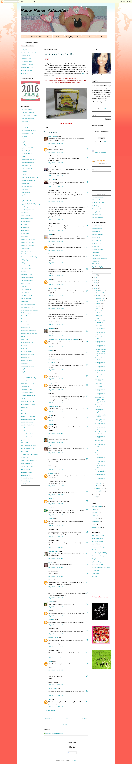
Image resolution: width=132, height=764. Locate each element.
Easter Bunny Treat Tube (27, 210)
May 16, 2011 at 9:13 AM (55, 567)
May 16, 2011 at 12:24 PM (55, 657)
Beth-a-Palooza (96, 544)
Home (24, 37)
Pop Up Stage (95, 206)
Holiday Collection (26, 58)
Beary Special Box (26, 142)
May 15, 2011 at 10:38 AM (56, 525)
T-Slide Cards (95, 264)
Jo (49, 610)
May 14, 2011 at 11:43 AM (56, 486)
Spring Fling (69, 37)
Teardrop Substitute (26, 463)
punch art (94, 524)
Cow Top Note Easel (26, 186)
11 (87, 256)
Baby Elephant (25, 124)
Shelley (50, 562)
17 (87, 330)
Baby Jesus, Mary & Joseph (28, 130)
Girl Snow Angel (25, 248)
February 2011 (100, 488)
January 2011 (99, 491)
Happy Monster (25, 254)
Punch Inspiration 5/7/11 (100, 449)
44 (87, 622)
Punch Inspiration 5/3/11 (100, 466)
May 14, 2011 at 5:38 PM (55, 495)
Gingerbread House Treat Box (29, 53)
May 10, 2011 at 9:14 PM (55, 241)
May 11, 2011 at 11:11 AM (56, 308)
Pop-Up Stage (95, 246)
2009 (95, 497)
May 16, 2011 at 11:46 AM (56, 625)
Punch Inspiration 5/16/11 (100, 390)
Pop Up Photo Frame (26, 360)
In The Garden (58, 37)
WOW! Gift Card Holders (36, 37)
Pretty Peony (24, 372)
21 (87, 376)
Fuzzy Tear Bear (25, 230)
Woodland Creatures (89, 37)
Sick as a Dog (24, 407)
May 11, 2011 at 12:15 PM (55, 370)
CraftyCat (94, 550)
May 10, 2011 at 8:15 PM (55, 219)
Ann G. (50, 508)
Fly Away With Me (26, 221)
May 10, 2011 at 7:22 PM (55, 201)
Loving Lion (24, 301)
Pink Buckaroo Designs (98, 556)
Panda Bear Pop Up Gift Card (29, 333)
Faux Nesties (24, 213)
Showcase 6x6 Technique (28, 404)
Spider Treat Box (25, 440)
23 (87, 396)
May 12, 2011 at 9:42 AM (55, 433)
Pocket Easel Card (97, 240)
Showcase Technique (97, 249)
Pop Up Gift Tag (25, 357)
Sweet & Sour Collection (27, 448)
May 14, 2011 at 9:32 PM (55, 504)
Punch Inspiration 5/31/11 (100, 311)
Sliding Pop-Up (96, 212)
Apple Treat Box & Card (27, 118)
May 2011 (99, 308)
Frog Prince (24, 224)
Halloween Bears (25, 56)
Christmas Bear (25, 183)
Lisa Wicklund (52, 136)
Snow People (24, 431)
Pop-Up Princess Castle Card (29, 50)
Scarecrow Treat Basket (27, 67)
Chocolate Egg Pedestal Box (29, 180)
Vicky (50, 661)
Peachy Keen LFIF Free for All (100, 321)
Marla (50, 699)
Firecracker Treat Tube (27, 218)
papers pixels (95, 518)
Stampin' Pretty (96, 570)
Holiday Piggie (25, 260)
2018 (95, 275)
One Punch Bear (25, 328)
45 (87, 631)
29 (87, 459)
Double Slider (96, 231)
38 (87, 564)
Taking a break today (99, 441)
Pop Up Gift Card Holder (27, 354)
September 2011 (100, 298)
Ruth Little (51, 179)
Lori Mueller (52, 363)
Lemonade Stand (25, 283)
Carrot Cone (24, 171)
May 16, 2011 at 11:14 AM (56, 607)
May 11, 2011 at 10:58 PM (55, 420)
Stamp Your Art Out (97, 564)
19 (87, 352)
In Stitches (24, 272)
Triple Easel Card (96, 215)
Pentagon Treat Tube (97, 209)
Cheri (50, 234)
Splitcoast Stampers (97, 562)
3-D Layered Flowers (26, 109)
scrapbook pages (96, 527)
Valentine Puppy (25, 481)
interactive (95, 515)
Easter (49, 37)
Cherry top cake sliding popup (29, 177)
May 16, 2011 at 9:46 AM (55, 576)
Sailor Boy (24, 398)
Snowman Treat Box (26, 70)
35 (87, 531)
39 (87, 573)
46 (87, 640)
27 (87, 439)
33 (87, 510)
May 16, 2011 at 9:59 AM (55, 598)
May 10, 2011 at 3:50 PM (55, 152)
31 (87, 492)
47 (87, 652)
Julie (49, 446)
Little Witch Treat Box (27, 295)
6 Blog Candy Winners (99, 380)
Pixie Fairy (24, 345)
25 (87, 417)
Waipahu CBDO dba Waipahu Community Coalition (63, 339)
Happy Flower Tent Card (27, 251)
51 (87, 701)
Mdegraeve (51, 328)
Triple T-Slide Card (26, 475)
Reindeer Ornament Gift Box (29, 395)
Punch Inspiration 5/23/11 (100, 354)
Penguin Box (24, 339)
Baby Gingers (24, 127)
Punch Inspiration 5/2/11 (100, 475)
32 (87, 501)
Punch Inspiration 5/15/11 (100, 394)
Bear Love (23, 139)
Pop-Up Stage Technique (27, 366)
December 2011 (100, 290)
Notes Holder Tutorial (27, 64)
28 (87, 448)
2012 (95, 285)
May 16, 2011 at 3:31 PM (55, 695)
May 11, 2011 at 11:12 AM (56, 324)
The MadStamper (53, 551)
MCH (50, 499)
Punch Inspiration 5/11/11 (100, 428)
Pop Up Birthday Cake (27, 351)
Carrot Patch (24, 174)
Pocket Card (24, 348)
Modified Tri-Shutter (97, 197)
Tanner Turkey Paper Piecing (29, 460)
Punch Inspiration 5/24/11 (100, 346)
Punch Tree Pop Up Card (27, 384)
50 (87, 690)
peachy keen (95, 521)
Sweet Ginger (24, 451)
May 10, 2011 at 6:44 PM (55, 186)
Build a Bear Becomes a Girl (28, 159)
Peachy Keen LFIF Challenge (100, 420)
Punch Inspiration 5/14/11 (100, 405)
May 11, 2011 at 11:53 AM (56, 346)
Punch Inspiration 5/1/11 (100, 479)
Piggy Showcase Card (27, 342)
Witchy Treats (24, 484)
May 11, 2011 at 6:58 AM (55, 263)
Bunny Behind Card (26, 165)
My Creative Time (97, 506)
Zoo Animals (102, 37)
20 (87, 365)
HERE (83, 73)
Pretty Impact (95, 559)
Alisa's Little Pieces (97, 538)
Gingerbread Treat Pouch (27, 242)
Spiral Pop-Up (96, 261)
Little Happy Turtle (26, 289)
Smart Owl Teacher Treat (27, 425)
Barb (49, 437)
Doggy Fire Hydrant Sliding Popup (30, 204)
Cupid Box (24, 195)
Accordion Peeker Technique (29, 115)
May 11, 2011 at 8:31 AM (55, 284)
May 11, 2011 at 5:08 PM (55, 379)
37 (87, 553)
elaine (50, 350)
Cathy (50, 415)
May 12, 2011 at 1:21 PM (55, 442)
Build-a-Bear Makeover (27, 162)
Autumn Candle (25, 121)
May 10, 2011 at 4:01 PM (55, 163)
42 (87, 604)
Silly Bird (23, 413)
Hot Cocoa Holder (26, 269)
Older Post (84, 719)
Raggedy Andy (25, 387)
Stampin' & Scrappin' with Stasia (101, 567)
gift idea (94, 509)
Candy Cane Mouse (26, 168)
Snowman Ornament (26, 437)
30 (87, 475)
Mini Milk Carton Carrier (28, 304)
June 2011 (99, 306)
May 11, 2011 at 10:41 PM (55, 402)
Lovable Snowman (26, 298)
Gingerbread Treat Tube (27, 245)
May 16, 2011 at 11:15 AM (56, 616)
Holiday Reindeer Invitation (28, 263)
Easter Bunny (24, 207)
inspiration (95, 512)
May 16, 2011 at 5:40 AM (55, 547)
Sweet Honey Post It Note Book (100, 432)
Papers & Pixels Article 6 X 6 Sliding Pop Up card (100, 399)
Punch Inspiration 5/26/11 (100, 337)
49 (87, 676)
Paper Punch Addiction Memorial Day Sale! (100, 327)
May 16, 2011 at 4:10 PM (55, 706)
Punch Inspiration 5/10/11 (100, 437)
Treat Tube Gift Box (26, 469)
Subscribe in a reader (100, 152)
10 (87, 247)
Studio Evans (95, 573)
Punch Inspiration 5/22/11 (100, 358)
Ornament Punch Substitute (28, 331)
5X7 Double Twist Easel (27, 112)
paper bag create (53, 406)
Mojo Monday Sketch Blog (99, 553)
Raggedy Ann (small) (26, 392)
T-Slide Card (24, 457)
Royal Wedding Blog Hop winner (100, 470)
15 (87, 301)
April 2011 (99, 483)
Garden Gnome (25, 233)
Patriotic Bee (24, 336)
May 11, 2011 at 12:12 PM (55, 359)
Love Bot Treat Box (26, 61)
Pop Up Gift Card (96, 243)
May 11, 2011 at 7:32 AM (55, 275)
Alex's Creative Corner (98, 535)
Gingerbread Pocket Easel (28, 239)
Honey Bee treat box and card (101, 416)
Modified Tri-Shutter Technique (29, 310)
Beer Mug (23, 145)
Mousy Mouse (25, 319)
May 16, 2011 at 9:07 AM (55, 558)
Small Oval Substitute (27, 422)
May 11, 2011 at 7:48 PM (55, 390)
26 (87, 426)
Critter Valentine (25, 192)
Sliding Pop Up (96, 255)
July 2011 (98, 303)
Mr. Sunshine (24, 322)
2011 (95, 288)
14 (87, 290)
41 (87, 593)
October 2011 (100, 295)
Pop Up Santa (24, 363)
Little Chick (24, 286)
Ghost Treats (24, 236)
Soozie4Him (52, 473)
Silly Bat (23, 410)
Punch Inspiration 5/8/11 (100, 445)
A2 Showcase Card (97, 226)
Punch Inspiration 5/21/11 (100, 363)
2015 (95, 277)
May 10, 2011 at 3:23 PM (55, 143)
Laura (50, 591)
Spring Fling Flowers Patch (28, 446)
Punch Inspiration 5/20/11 (100, 367)
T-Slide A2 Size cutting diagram (29, 454)
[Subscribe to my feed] (93, 152)
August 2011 (99, 301)
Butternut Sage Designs (98, 547)
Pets (78, 37)
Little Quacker (25, 292)
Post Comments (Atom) (69, 725)
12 (87, 269)
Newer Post (48, 719)
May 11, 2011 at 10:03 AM (56, 295)
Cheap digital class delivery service (100, 350)
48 (87, 663)
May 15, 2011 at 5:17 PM (55, 536)
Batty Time (24, 136)
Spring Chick (24, 443)
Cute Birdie (24, 198)
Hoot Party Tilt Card (26, 266)
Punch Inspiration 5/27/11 (100, 333)
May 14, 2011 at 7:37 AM (55, 453)
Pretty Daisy (24, 369)
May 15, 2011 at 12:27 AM (56, 515)
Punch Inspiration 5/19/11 (100, 371)
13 (87, 281)
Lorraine (51, 602)
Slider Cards (95, 252)
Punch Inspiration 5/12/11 (100, 424)
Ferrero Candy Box (26, 216)
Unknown (51, 147)
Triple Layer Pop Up (26, 472)
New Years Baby (25, 325)
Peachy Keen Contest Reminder (98, 384)
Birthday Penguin (26, 151)
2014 (95, 280)
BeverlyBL (51, 619)
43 (87, 613)
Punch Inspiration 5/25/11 (100, 342)
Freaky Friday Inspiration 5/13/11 (99, 410)
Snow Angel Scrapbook (27, 428)
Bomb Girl (24, 157)
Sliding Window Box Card (28, 419)
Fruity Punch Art (25, 227)
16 (87, 314)
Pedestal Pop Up (96, 200)
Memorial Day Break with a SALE (99, 316)
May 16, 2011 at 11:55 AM (56, 634)
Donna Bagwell (52, 288)
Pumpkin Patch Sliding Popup (29, 378)
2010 (95, 494)
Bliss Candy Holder (26, 154)
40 (87, 582)
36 (87, 542)
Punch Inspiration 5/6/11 (100, 453)
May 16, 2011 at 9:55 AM (55, 587)
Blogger (74, 760)
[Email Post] (46, 127)
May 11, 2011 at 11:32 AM (56, 335)
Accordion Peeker (97, 228)
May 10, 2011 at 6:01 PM (55, 175)
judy (49, 245)
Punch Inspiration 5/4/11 (100, 462)
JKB (49, 279)
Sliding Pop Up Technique (28, 416)
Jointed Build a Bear (26, 274)
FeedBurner (105, 142)
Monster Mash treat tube (27, 316)
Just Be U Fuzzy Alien (27, 277)
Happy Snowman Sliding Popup (29, 257)
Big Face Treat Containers (28, 148)
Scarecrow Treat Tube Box (28, 401)
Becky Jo (51, 383)
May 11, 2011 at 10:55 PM (55, 411)
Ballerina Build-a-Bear (27, 133)
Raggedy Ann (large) (26, 390)
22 (87, 385)
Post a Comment (50, 710)
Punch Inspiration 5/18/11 (100, 375)
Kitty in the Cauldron (27, 280)
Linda (50, 580)
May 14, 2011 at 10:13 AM (56, 469)
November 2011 (100, 293)
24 (87, 408)
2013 (95, 283)
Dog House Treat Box (27, 201)
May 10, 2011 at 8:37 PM (55, 230)
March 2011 (99, 486)
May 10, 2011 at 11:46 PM (55, 250)
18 (87, 341)
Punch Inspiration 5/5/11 (100, 458)
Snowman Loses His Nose (28, 434)
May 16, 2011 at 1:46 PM (55, 670)
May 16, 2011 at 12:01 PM (55, 646)
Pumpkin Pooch (25, 381)
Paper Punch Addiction (44, 10)
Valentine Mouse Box (27, 478)
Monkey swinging (26, 313)
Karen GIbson (52, 490)
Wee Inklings (95, 576)
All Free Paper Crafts (97, 541)
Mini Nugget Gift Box (27, 307)
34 (87, 521)
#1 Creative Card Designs (100, 597)
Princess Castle (25, 375)
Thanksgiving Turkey (27, 466)
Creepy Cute (24, 189)
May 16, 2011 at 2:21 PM (55, 685)
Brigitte (50, 167)
